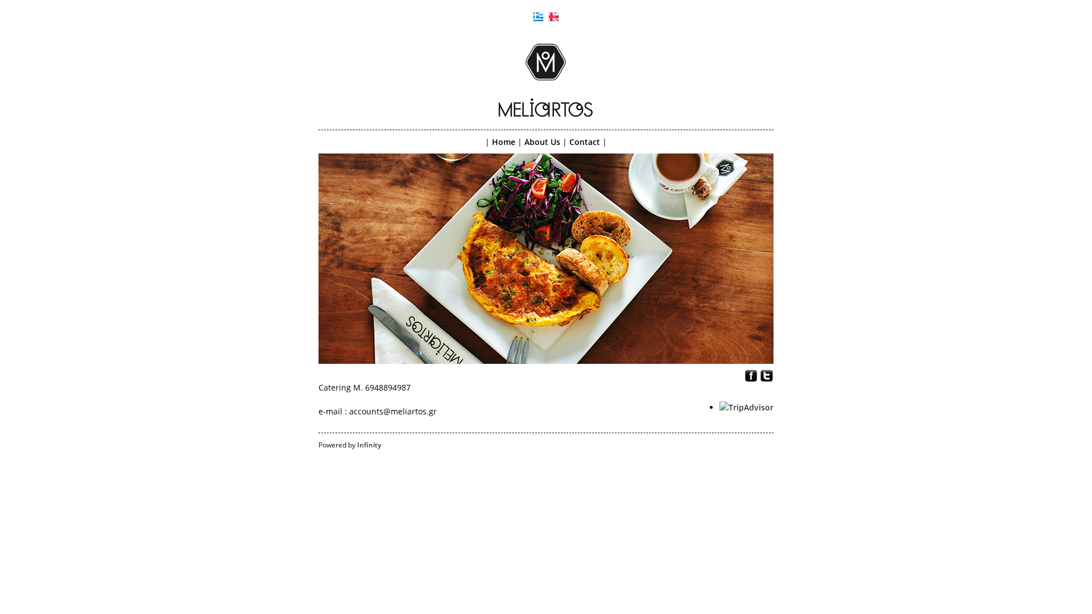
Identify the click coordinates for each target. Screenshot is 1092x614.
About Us (542, 141)
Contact (584, 141)
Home (503, 141)
